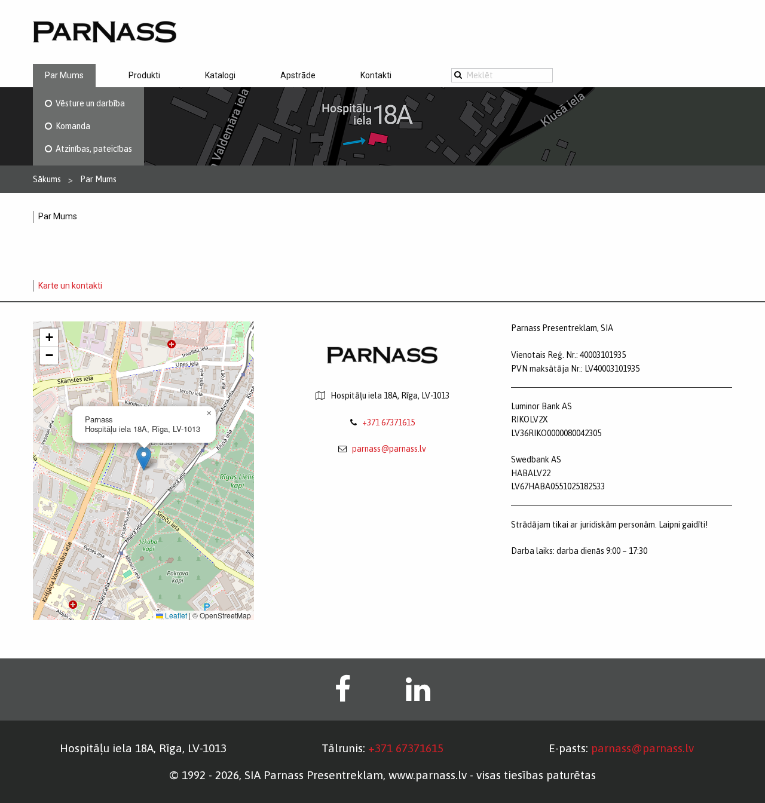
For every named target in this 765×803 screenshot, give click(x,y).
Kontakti (375, 75)
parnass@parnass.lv (389, 448)
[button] (143, 458)
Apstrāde (298, 75)
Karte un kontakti (70, 285)
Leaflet (175, 615)
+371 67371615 (388, 422)
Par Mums (64, 75)
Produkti (144, 75)
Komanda (71, 126)
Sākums (47, 179)
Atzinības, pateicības (92, 149)
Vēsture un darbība (88, 103)
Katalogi (220, 75)
